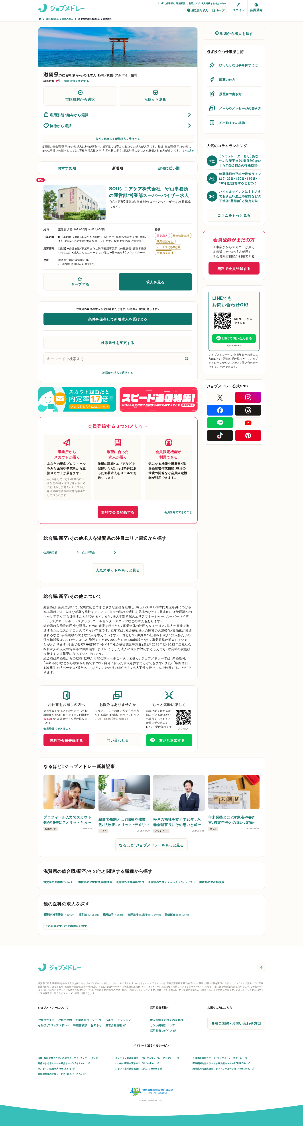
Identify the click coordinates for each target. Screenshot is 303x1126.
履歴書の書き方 (230, 94)
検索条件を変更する (117, 342)
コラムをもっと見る (234, 215)
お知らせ (96, 1025)
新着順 (117, 168)
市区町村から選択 (80, 99)
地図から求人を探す (236, 33)
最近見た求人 (199, 10)
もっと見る (188, 150)
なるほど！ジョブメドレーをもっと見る (151, 844)
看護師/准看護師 (59, 914)
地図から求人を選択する (117, 373)
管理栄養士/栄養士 (144, 914)
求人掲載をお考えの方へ (213, 3)
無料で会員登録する (117, 512)
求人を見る (155, 281)
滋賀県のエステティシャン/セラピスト (172, 882)
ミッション (124, 1020)
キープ (220, 10)
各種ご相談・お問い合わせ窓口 (236, 1023)
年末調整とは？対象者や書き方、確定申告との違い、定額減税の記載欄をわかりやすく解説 (232, 819)
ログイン (238, 10)
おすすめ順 (67, 168)
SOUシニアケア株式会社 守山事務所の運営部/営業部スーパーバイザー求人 (149, 191)
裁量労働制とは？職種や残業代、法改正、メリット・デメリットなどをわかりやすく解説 (123, 821)
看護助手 (113, 914)
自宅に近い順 (168, 168)
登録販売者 (177, 914)
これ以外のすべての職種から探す (66, 926)
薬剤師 (89, 914)
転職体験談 (80, 1025)
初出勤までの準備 (232, 122)
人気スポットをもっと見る (118, 570)
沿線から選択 (155, 99)
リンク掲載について (162, 1025)
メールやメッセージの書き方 (240, 108)
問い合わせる (118, 740)
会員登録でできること (178, 512)
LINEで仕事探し (166, 3)
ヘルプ (109, 1020)
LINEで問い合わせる (237, 338)
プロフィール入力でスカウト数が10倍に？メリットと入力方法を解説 (67, 819)
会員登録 (256, 10)
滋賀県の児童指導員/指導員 (95, 882)
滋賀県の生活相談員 (211, 882)
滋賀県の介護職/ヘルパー (59, 882)
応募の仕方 (227, 79)
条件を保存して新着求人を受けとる (118, 139)
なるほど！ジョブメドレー (54, 1025)
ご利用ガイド (193, 3)
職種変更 (181, 3)
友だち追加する (172, 740)
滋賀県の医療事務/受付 (130, 882)
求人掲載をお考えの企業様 (166, 1020)
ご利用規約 (65, 1020)
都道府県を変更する (76, 81)
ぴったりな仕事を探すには (238, 65)
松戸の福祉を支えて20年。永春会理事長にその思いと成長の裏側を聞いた (177, 821)
